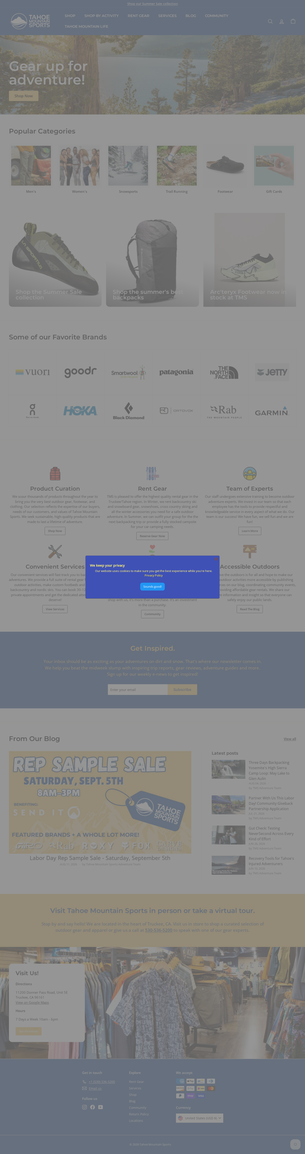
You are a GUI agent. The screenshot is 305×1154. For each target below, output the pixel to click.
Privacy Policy (154, 575)
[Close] (216, 559)
